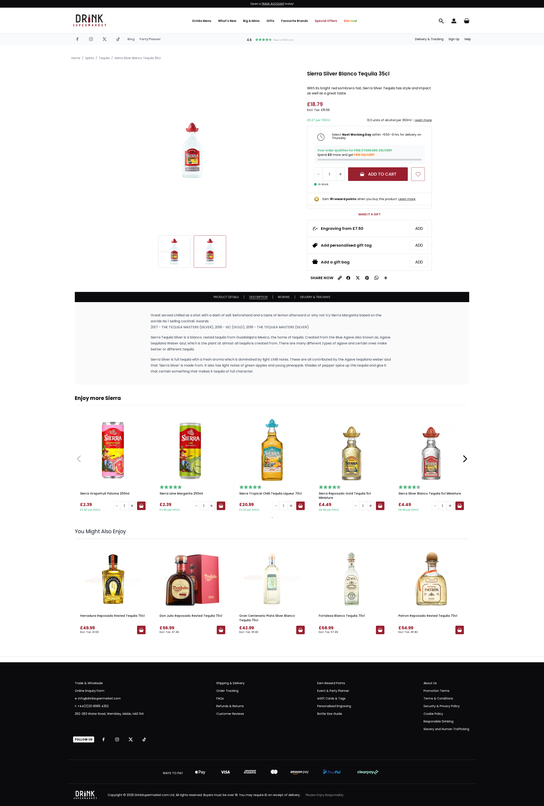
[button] (272, 39)
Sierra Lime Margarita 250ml (181, 493)
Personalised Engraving (334, 706)
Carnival (350, 21)
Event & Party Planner (333, 691)
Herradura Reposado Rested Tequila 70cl (112, 616)
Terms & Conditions (438, 698)
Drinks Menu (201, 21)
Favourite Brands (294, 21)
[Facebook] (77, 39)
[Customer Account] (454, 21)
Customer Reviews (230, 714)
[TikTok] (118, 39)
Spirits (89, 58)
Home (75, 58)
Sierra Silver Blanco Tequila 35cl (138, 58)
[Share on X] (357, 278)
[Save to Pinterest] (367, 278)
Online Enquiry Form (89, 691)
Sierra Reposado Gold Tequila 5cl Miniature (345, 495)
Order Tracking (227, 691)
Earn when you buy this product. (369, 199)
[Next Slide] (465, 459)
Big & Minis (251, 21)
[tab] (271, 517)
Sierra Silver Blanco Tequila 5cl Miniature (429, 493)
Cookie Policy (433, 714)
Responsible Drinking (438, 721)
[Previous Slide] (79, 459)
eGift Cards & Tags (331, 698)
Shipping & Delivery (230, 683)
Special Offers (326, 21)
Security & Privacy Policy (442, 706)
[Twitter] (104, 39)
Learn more (423, 120)
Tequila (104, 58)
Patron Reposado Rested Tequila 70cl (427, 616)
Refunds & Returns (230, 706)
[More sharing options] (386, 278)
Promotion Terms (436, 691)
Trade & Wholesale (89, 683)
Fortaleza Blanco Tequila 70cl (342, 616)
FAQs (220, 698)
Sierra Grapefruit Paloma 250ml (104, 493)
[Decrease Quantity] (318, 174)
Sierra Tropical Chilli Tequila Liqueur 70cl (270, 493)
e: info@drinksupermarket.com (98, 698)
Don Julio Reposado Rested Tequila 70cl (191, 616)
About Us (430, 683)
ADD (419, 228)
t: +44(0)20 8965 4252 (92, 706)
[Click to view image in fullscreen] (192, 150)
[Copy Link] (340, 278)
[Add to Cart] (141, 506)
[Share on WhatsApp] (376, 278)
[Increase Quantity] (340, 174)
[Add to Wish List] (418, 174)
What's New (227, 21)
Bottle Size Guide (329, 714)
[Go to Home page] (89, 20)
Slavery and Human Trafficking (446, 729)
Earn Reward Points (331, 683)
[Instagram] (91, 39)
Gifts (270, 21)
